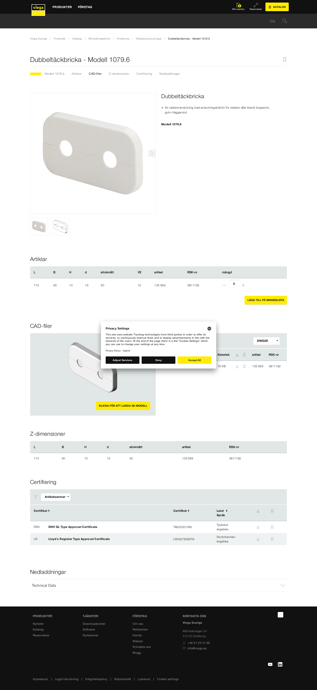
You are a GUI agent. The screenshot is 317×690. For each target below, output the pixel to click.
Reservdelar (41, 635)
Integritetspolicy (96, 679)
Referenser (140, 629)
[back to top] (280, 614)
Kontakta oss (142, 647)
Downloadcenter (94, 624)
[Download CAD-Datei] (237, 354)
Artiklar (76, 73)
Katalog (77, 38)
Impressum (40, 679)
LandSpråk (221, 513)
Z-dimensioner (119, 73)
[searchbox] (155, 21)
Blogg (137, 652)
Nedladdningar (169, 73)
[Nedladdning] (237, 366)
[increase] (243, 285)
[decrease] (224, 285)
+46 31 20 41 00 (198, 643)
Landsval (144, 679)
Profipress (123, 38)
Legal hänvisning (66, 679)
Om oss (138, 624)
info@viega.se (197, 648)
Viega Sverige (38, 38)
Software (89, 629)
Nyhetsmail (91, 635)
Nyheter (38, 624)
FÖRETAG (140, 616)
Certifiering (144, 73)
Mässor (138, 641)
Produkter (60, 38)
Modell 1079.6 (54, 73)
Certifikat (40, 511)
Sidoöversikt (122, 679)
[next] (152, 153)
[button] (158, 585)
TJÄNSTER (90, 616)
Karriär (137, 635)
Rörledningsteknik (99, 38)
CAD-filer (95, 73)
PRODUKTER (42, 616)
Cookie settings (168, 679)
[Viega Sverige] (38, 7)
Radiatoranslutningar (149, 38)
